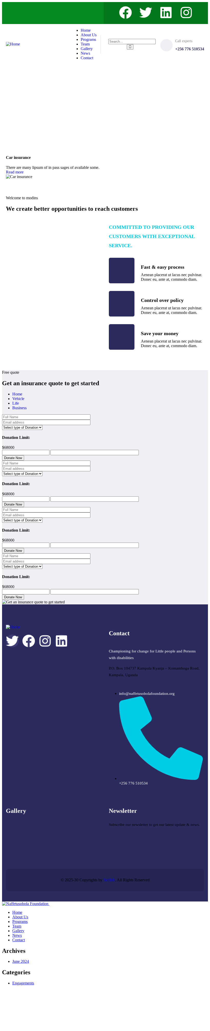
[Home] (13, 44)
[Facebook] (125, 12)
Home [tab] (17, 394)
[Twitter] (145, 12)
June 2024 (20, 961)
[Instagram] (186, 12)
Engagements (23, 983)
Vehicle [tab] (18, 398)
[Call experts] (166, 45)
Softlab (109, 880)
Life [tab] (15, 403)
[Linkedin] (166, 12)
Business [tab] (19, 408)
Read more (15, 172)
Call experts (183, 41)
